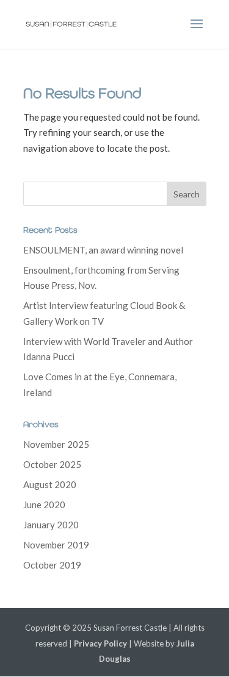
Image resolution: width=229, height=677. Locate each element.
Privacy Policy (100, 643)
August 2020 (49, 484)
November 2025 (56, 444)
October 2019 (52, 564)
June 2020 (44, 504)
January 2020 (51, 524)
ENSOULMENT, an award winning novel (103, 249)
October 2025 (52, 464)
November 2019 (56, 544)
